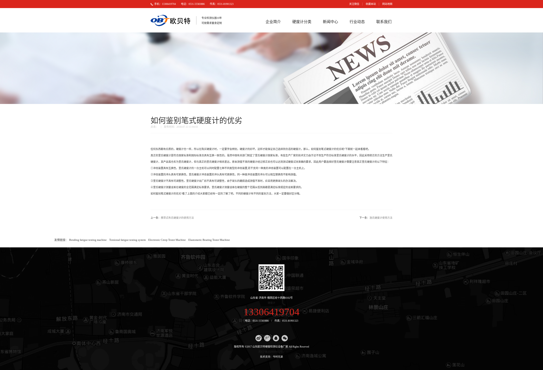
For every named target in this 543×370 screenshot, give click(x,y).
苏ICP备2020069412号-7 (271, 351)
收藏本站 (371, 4)
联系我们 (384, 22)
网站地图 (387, 4)
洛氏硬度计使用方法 (380, 217)
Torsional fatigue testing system (127, 239)
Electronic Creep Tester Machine (167, 239)
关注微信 (354, 4)
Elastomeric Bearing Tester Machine (209, 239)
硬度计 (271, 302)
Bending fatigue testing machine (88, 239)
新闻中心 (330, 22)
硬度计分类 (301, 22)
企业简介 (273, 22)
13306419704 (271, 311)
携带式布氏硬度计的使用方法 (177, 217)
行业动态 (357, 22)
